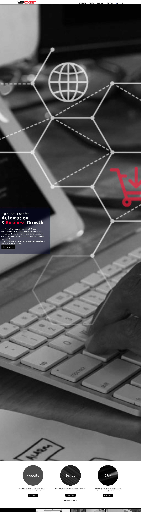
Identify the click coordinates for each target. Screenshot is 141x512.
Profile (91, 3)
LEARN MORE (33, 495)
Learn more (8, 247)
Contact (109, 3)
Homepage (82, 3)
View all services (70, 500)
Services (100, 3)
